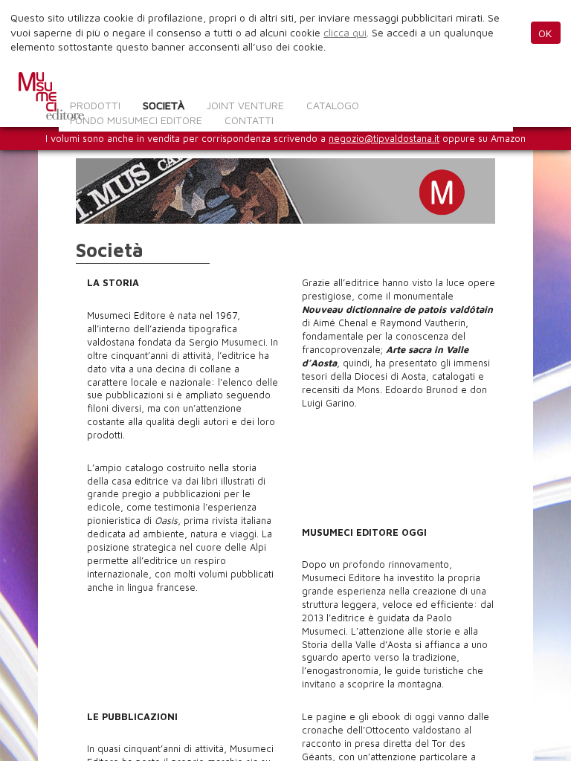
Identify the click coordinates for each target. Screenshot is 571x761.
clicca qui (345, 32)
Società (163, 105)
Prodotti (95, 105)
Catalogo (332, 105)
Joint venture (245, 105)
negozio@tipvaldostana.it (384, 138)
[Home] (51, 96)
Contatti (249, 120)
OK (545, 33)
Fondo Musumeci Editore (136, 120)
